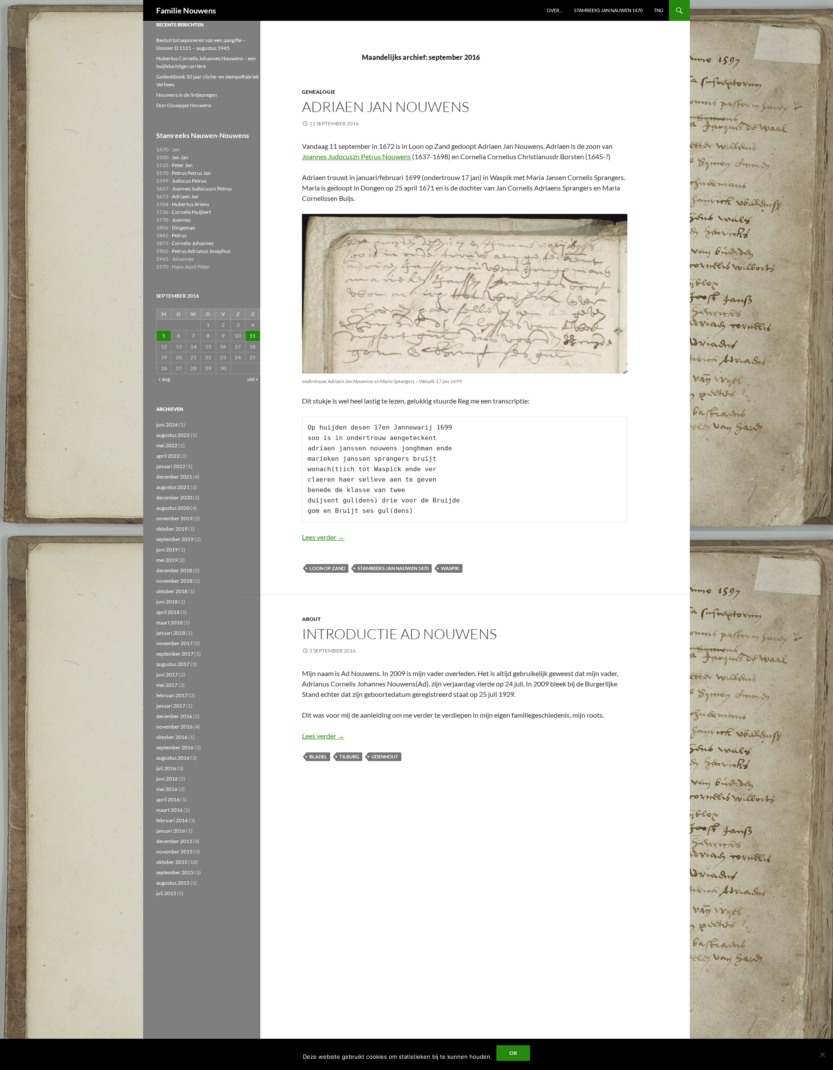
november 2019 (174, 518)
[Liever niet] (822, 1054)
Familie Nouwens (186, 10)
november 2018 (174, 581)
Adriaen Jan (185, 196)
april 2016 (168, 799)
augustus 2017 (173, 664)
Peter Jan (182, 165)
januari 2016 (170, 830)
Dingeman (183, 227)
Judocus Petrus (189, 180)
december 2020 (174, 497)
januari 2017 (170, 705)
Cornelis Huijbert (191, 212)
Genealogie (318, 92)
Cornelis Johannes (192, 243)
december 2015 (174, 841)
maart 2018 (169, 622)
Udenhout (384, 756)
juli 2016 (166, 768)
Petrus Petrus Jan (191, 173)
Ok (513, 1053)
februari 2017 (172, 695)
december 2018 (174, 570)
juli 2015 (166, 893)
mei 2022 (166, 445)
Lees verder (323, 537)
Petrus (179, 235)
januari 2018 (170, 633)
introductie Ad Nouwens (399, 634)
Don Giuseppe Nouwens (183, 105)
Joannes (181, 220)
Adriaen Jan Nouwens (385, 106)
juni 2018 (167, 601)
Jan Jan (180, 157)
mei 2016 (166, 789)
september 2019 (174, 539)
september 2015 (174, 872)
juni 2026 (167, 424)
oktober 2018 (171, 591)
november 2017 (174, 643)
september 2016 (174, 747)
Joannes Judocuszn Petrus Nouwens (356, 156)
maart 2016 (169, 810)
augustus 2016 (173, 758)
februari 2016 (172, 820)
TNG (658, 10)
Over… (555, 10)
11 (252, 335)
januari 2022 (170, 466)
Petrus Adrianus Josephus (201, 251)
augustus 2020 (173, 508)
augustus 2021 (173, 487)
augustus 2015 (173, 883)
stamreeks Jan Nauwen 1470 (393, 568)
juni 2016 (167, 778)
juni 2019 (167, 549)
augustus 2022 (173, 435)
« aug (164, 379)
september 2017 (174, 653)
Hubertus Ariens (190, 204)
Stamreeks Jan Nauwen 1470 (608, 10)
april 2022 (168, 456)
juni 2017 (167, 674)
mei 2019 (166, 560)
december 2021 (174, 476)
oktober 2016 (171, 737)
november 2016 (174, 726)
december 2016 (174, 716)
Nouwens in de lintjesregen (186, 95)
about (311, 619)
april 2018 (168, 612)
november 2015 (174, 851)
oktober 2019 (171, 528)
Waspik (450, 568)
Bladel (318, 756)
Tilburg (349, 756)
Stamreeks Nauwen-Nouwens (202, 135)
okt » (252, 379)
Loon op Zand (327, 568)
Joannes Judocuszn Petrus (202, 188)
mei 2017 (166, 685)
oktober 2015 (171, 862)
